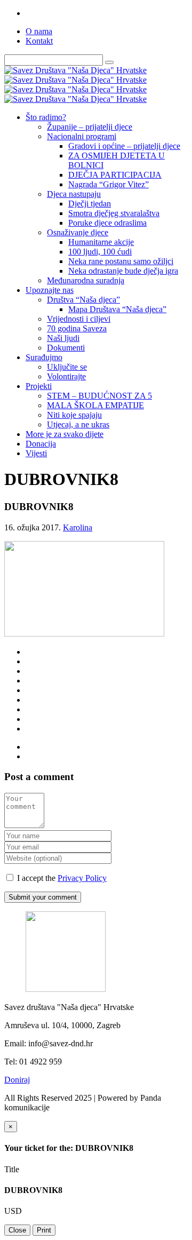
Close (17, 1230)
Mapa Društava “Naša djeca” (117, 309)
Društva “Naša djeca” (83, 299)
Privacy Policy (82, 878)
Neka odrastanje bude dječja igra (123, 270)
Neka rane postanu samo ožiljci (120, 261)
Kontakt (39, 40)
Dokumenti (66, 347)
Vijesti (36, 453)
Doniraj (17, 1079)
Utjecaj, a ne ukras (78, 424)
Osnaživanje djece (77, 232)
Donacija (41, 443)
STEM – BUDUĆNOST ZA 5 (99, 395)
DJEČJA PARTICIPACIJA (115, 174)
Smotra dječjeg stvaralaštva (113, 213)
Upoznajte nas (50, 290)
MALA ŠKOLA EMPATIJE (95, 405)
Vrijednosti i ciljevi (78, 318)
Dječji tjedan (89, 203)
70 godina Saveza (77, 328)
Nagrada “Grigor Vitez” (108, 184)
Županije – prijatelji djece (89, 126)
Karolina (77, 527)
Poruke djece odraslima (107, 222)
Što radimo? (46, 117)
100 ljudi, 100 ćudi (100, 251)
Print (44, 1230)
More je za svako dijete (64, 434)
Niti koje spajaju (74, 414)
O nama (39, 31)
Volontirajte (66, 376)
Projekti (39, 386)
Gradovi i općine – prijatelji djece (124, 145)
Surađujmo (44, 357)
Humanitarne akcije (101, 242)
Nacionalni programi (81, 136)
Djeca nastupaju (74, 193)
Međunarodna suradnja (85, 280)
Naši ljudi (63, 338)
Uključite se (67, 366)
